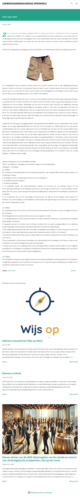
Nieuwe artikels (11, 373)
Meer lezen (73, 362)
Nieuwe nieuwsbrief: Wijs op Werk (22, 340)
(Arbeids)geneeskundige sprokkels (24, 3)
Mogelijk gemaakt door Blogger (41, 492)
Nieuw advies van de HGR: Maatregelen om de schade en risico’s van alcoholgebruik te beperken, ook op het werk (39, 459)
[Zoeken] (72, 3)
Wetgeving (12, 271)
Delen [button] (73, 271)
